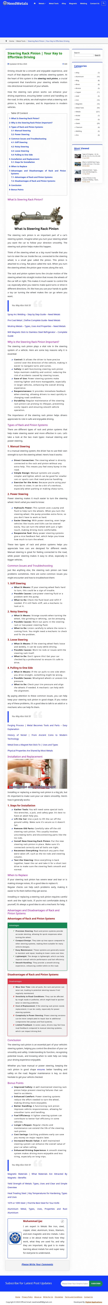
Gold (88, 96)
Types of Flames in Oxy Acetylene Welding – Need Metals (90, 179)
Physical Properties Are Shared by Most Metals (30, 750)
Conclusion (16, 185)
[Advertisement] (54, 23)
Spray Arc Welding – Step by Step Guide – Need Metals (34, 314)
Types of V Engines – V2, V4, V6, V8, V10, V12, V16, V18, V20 (91, 155)
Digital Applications (93, 1302)
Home (11, 41)
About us (37, 1297)
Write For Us (48, 1297)
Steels (88, 123)
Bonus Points (17, 189)
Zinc (88, 135)
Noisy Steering (22, 146)
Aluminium (88, 77)
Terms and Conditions (73, 1297)
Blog (88, 80)
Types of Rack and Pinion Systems (27, 127)
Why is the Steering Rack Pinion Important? (32, 122)
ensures (41, 1069)
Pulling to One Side (24, 154)
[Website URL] (62, 1221)
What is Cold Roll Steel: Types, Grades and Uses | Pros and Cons (91, 163)
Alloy (64, 3)
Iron (88, 100)
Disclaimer (59, 1297)
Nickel (88, 116)
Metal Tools (54, 3)
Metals (41, 3)
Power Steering (22, 134)
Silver (88, 119)
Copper (88, 92)
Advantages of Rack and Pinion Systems (34, 177)
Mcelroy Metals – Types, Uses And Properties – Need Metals (37, 326)
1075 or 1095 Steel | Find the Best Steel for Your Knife (33, 1203)
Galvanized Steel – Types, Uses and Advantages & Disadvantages (89, 171)
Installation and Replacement (25, 159)
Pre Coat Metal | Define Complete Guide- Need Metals (34, 320)
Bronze (88, 88)
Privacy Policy (27, 1297)
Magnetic (73, 3)
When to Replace (19, 166)
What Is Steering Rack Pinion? (25, 118)
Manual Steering (23, 130)
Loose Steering (22, 151)
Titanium (88, 127)
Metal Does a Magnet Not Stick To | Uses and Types (33, 744)
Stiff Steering (21, 142)
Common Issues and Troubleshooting (28, 138)
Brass (88, 84)
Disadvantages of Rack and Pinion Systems (35, 181)
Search (77, 53)
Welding (83, 3)
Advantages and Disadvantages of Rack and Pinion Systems (38, 172)
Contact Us (94, 3)
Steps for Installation (25, 162)
